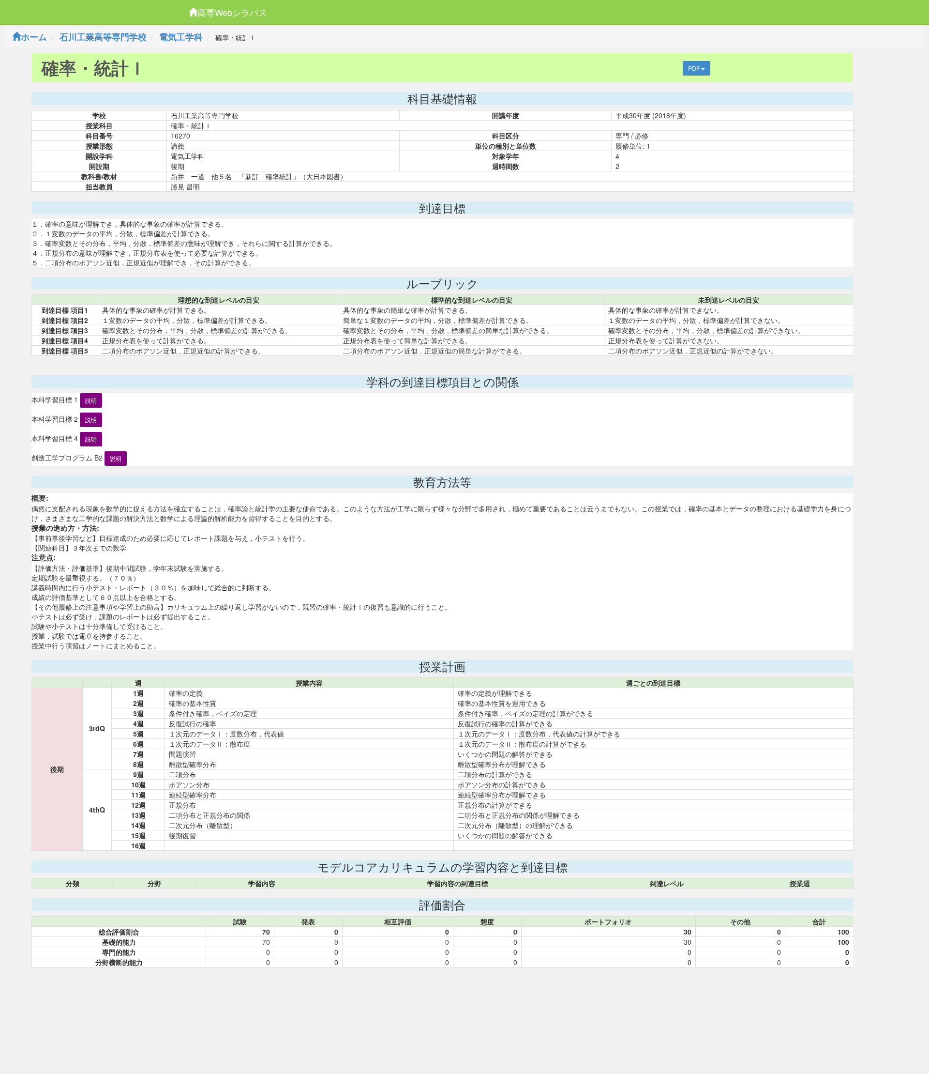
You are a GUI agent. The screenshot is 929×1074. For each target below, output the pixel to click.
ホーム (34, 37)
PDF (694, 68)
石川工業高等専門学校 (103, 37)
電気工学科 (181, 37)
